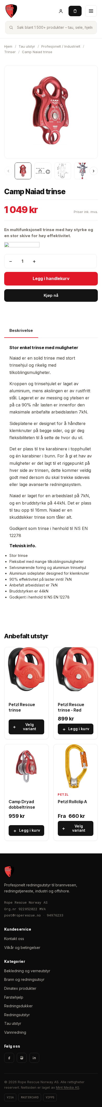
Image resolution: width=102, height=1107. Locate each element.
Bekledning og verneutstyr (27, 971)
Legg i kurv (75, 729)
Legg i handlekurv (51, 278)
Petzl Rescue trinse (22, 707)
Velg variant (24, 726)
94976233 (55, 915)
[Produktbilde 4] (82, 171)
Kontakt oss (14, 938)
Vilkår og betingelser (22, 947)
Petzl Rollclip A (72, 801)
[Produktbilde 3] (62, 171)
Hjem (8, 46)
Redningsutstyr (17, 1015)
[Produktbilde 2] (43, 171)
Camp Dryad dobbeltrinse (22, 804)
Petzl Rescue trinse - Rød (71, 707)
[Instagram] (22, 1058)
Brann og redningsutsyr (24, 979)
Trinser (10, 52)
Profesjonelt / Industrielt (60, 46)
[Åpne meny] (91, 11)
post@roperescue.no (22, 915)
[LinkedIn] (34, 1058)
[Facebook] (9, 1058)
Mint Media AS (67, 1087)
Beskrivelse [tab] (21, 330)
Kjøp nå (51, 295)
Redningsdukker (18, 1006)
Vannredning (15, 1032)
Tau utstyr (27, 46)
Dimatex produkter (20, 988)
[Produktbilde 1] (23, 171)
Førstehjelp (13, 997)
